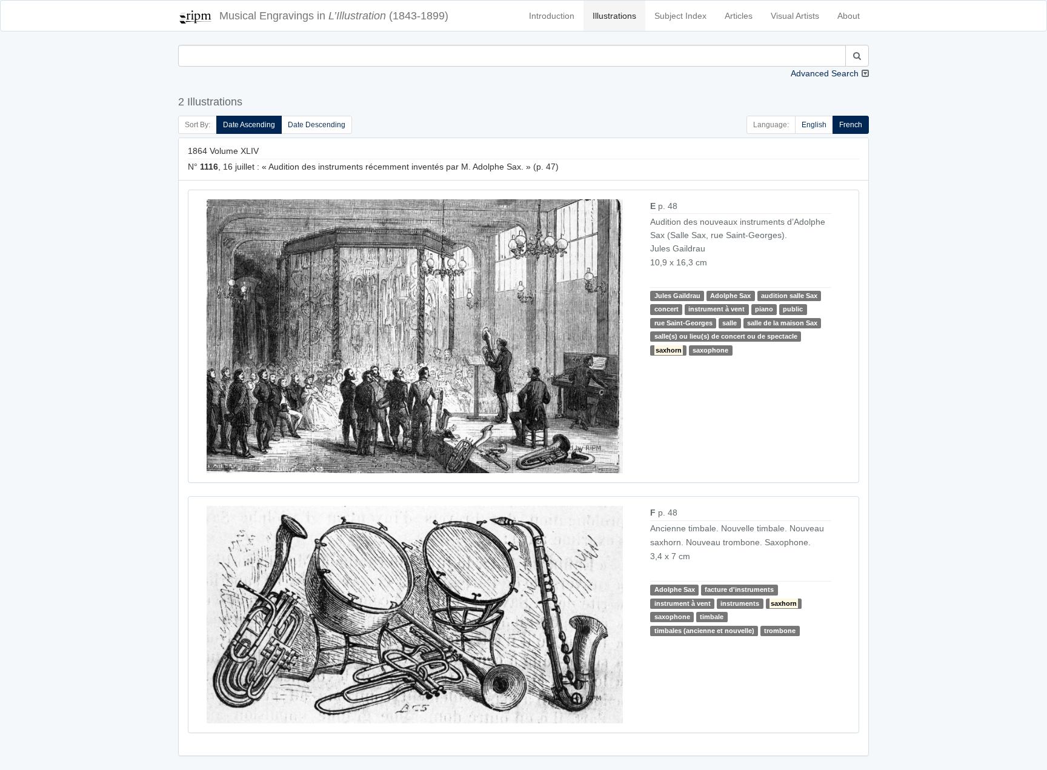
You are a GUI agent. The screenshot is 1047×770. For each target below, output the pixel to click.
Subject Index (680, 16)
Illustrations (614, 16)
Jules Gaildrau (677, 295)
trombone (780, 630)
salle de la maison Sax (782, 323)
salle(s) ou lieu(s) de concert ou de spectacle (725, 336)
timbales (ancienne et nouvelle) (704, 630)
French (850, 125)
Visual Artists (795, 16)
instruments (739, 603)
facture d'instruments (739, 589)
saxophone (710, 350)
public (793, 309)
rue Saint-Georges (683, 323)
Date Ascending (249, 125)
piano (764, 309)
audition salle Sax (789, 295)
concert (666, 309)
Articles (739, 16)
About (848, 16)
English (814, 125)
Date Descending (316, 125)
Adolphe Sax (730, 295)
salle (729, 323)
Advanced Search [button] (825, 73)
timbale (711, 616)
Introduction (551, 16)
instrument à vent (716, 309)
